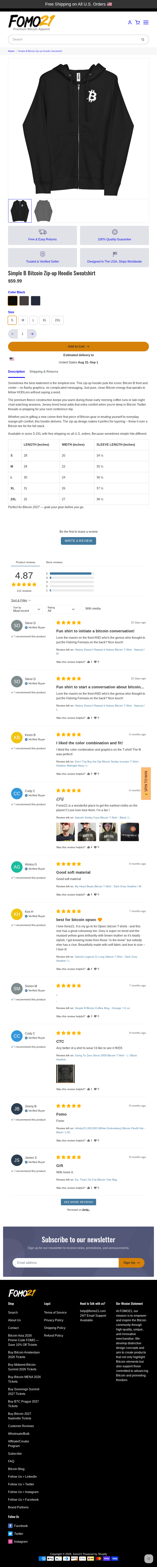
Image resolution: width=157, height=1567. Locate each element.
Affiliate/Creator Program (18, 1444)
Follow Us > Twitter (21, 1484)
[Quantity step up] (32, 334)
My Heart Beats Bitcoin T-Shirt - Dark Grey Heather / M (108, 886)
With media (93, 608)
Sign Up (129, 1262)
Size (11, 312)
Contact (13, 1328)
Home (11, 51)
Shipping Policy (54, 1328)
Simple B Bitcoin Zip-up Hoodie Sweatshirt (40, 51)
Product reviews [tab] (25, 562)
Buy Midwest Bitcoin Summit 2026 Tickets (22, 1367)
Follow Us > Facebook (23, 1499)
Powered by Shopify (95, 1553)
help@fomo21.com (93, 1311)
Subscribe (15, 1453)
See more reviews (78, 1202)
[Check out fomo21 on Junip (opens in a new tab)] (85, 1209)
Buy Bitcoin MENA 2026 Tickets (24, 1379)
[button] (70, 573)
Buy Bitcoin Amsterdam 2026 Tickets (24, 1355)
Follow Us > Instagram (23, 1492)
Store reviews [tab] (54, 562)
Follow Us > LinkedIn (22, 1476)
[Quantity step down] (13, 334)
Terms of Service (55, 1312)
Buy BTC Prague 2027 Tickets (23, 1404)
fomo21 (77, 1553)
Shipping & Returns (43, 371)
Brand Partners (18, 1507)
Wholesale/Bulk (18, 1433)
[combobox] (73, 39)
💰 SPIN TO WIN (146, 783)
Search (13, 1312)
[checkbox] (95, 608)
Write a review (78, 540)
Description (16, 371)
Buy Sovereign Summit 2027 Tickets (23, 1391)
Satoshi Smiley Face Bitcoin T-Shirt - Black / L (102, 817)
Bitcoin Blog (16, 1469)
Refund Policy (53, 1335)
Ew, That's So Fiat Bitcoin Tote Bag (96, 1179)
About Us (14, 1320)
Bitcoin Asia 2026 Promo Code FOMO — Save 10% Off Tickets (23, 1340)
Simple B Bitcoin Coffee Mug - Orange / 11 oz (102, 1008)
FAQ (11, 1461)
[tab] (18, 373)
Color (16, 292)
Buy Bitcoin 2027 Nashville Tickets (19, 1416)
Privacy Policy (53, 1320)
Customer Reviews (21, 1426)
